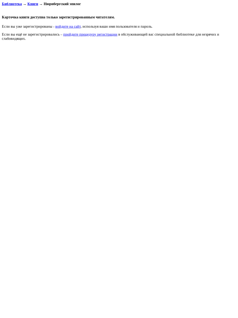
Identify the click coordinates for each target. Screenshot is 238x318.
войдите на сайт (68, 26)
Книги (32, 4)
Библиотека (12, 4)
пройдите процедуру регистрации (90, 34)
